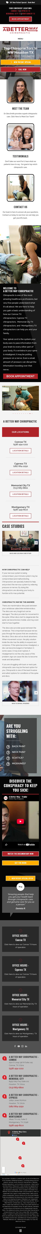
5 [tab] (21, 413)
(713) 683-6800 (20, 488)
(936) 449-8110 (20, 509)
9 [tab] (30, 413)
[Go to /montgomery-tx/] (20, 1028)
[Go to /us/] (20, 97)
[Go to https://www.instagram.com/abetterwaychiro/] (22, 1046)
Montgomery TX (28, 13)
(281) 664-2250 (20, 466)
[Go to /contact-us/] (20, 197)
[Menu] (20, 1230)
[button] (20, 376)
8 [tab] (28, 413)
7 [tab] (26, 413)
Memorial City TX (13, 13)
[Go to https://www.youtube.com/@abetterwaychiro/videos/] (18, 1046)
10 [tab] (32, 413)
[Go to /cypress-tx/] (20, 969)
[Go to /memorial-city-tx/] (20, 998)
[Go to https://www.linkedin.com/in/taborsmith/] (26, 1046)
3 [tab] (17, 413)
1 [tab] (13, 413)
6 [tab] (24, 413)
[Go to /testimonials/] (20, 146)
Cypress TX (25, 11)
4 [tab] (19, 413)
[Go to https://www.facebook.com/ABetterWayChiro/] (15, 1046)
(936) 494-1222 (20, 444)
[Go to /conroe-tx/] (20, 939)
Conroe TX (15, 11)
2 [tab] (15, 413)
